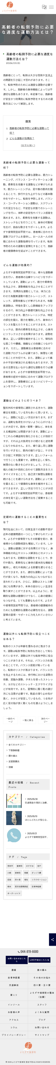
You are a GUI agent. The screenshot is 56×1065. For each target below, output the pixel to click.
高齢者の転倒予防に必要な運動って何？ (29, 130)
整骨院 (19, 865)
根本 (9, 886)
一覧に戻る (28, 720)
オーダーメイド (14, 893)
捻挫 (9, 879)
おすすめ (30, 865)
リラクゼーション (39, 879)
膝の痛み (13, 755)
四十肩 (18, 879)
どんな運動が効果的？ (21, 138)
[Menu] (51, 7)
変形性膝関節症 (21, 886)
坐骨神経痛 (36, 886)
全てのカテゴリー (17, 744)
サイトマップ (42, 1034)
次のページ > (45, 720)
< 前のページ (11, 720)
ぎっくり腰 (36, 872)
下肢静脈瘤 (14, 750)
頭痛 (11, 767)
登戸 (39, 865)
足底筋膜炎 (14, 761)
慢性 (26, 879)
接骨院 (18, 872)
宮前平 (10, 865)
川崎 (9, 872)
